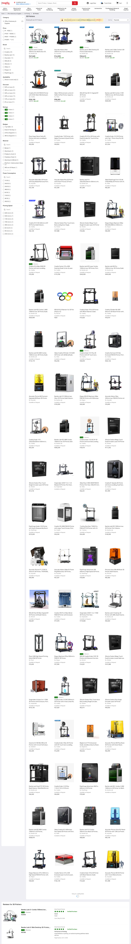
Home (3, 13)
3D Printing (27, 13)
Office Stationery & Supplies (14, 13)
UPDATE (98, 20)
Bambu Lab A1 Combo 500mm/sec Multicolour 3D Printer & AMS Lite (33, 910)
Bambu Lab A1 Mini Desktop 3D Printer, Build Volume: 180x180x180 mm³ (35, 927)
